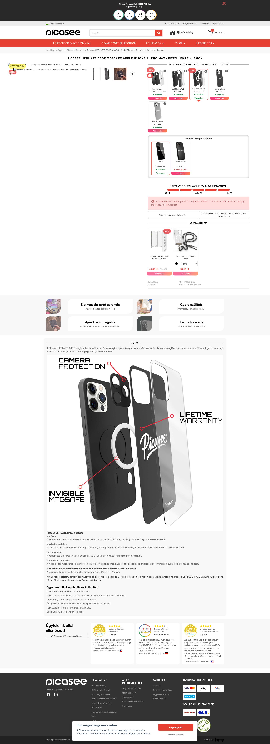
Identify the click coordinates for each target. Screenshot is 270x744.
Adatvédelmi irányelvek (102, 703)
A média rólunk (159, 698)
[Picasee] (63, 32)
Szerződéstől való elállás (132, 701)
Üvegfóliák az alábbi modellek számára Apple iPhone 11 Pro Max (79, 603)
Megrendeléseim (129, 692)
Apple (60, 50)
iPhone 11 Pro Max (75, 50)
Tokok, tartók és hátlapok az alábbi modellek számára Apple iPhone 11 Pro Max (86, 595)
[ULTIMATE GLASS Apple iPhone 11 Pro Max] (159, 240)
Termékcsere (127, 697)
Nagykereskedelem (161, 694)
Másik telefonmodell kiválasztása (173, 215)
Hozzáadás (159, 273)
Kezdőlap (50, 50)
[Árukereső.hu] (203, 725)
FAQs (94, 720)
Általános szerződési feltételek (105, 698)
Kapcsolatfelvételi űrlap (162, 690)
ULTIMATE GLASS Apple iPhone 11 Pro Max (159, 257)
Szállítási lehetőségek (101, 690)
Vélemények (97, 707)
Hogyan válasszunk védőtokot (104, 711)
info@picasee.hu (190, 23)
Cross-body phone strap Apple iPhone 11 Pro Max (71, 599)
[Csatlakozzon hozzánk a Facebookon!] (49, 694)
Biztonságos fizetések (101, 694)
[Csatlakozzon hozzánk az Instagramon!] (56, 694)
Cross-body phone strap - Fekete (185, 257)
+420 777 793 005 (171, 23)
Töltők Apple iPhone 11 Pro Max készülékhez (69, 607)
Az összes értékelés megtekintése (67, 635)
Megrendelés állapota (131, 688)
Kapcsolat (157, 685)
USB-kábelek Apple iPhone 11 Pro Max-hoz (68, 591)
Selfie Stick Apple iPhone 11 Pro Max (65, 611)
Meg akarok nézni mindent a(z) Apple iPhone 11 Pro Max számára (224, 215)
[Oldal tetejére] (4, 739)
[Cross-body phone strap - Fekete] (185, 240)
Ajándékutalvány (99, 685)
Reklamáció (127, 705)
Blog (94, 716)
